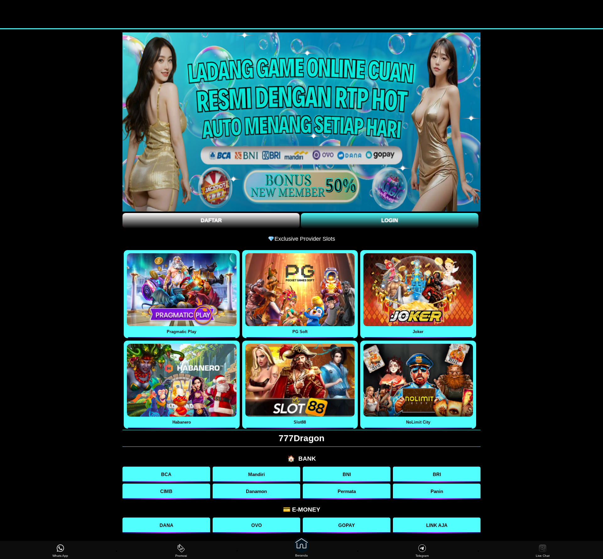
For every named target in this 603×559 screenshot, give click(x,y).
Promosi (181, 555)
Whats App (60, 555)
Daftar (211, 220)
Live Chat (543, 555)
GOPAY (346, 525)
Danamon (256, 491)
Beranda (301, 555)
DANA (166, 525)
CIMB (166, 491)
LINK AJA (437, 525)
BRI (437, 474)
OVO (256, 525)
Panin (437, 491)
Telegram (422, 555)
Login (389, 220)
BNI (347, 474)
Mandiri (256, 474)
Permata (347, 491)
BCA (166, 474)
